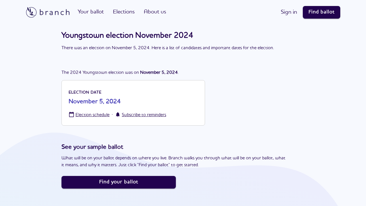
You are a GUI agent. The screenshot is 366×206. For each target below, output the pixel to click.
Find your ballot (118, 182)
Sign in (289, 12)
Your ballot (91, 12)
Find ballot (322, 12)
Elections (124, 12)
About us (155, 12)
